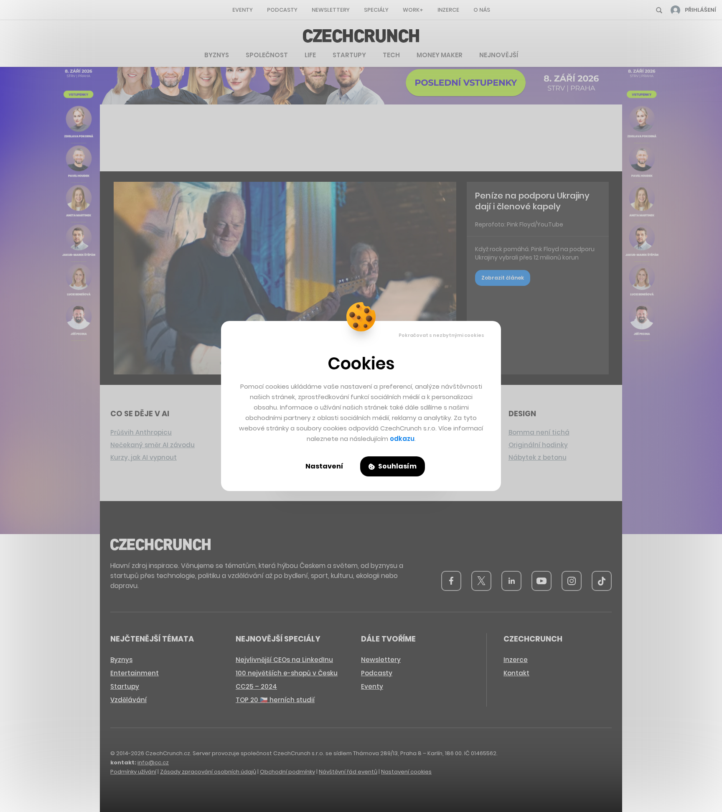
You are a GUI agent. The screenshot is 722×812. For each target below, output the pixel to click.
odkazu (402, 438)
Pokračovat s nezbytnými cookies (441, 335)
